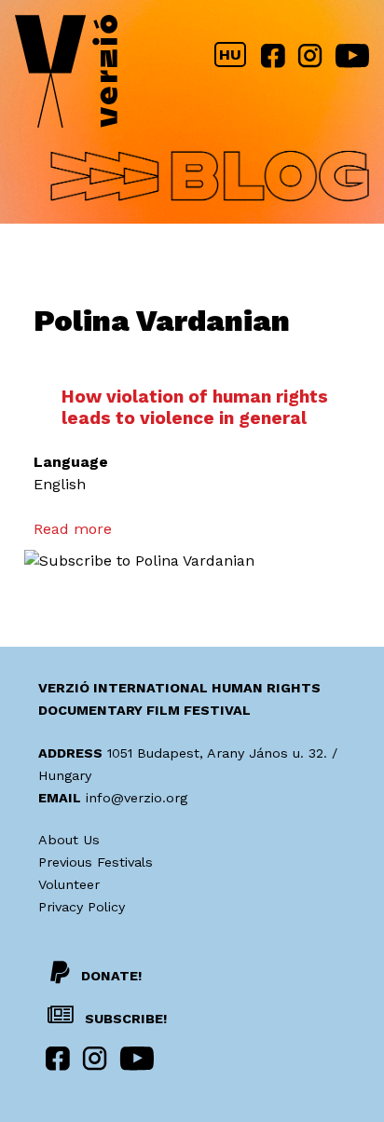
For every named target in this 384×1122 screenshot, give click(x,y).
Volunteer (69, 884)
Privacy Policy (81, 906)
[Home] (66, 75)
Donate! (111, 975)
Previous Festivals (95, 862)
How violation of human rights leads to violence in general (195, 407)
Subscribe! (124, 1018)
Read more (73, 529)
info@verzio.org (136, 797)
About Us (69, 839)
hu (230, 54)
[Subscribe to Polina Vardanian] (139, 560)
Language (71, 462)
